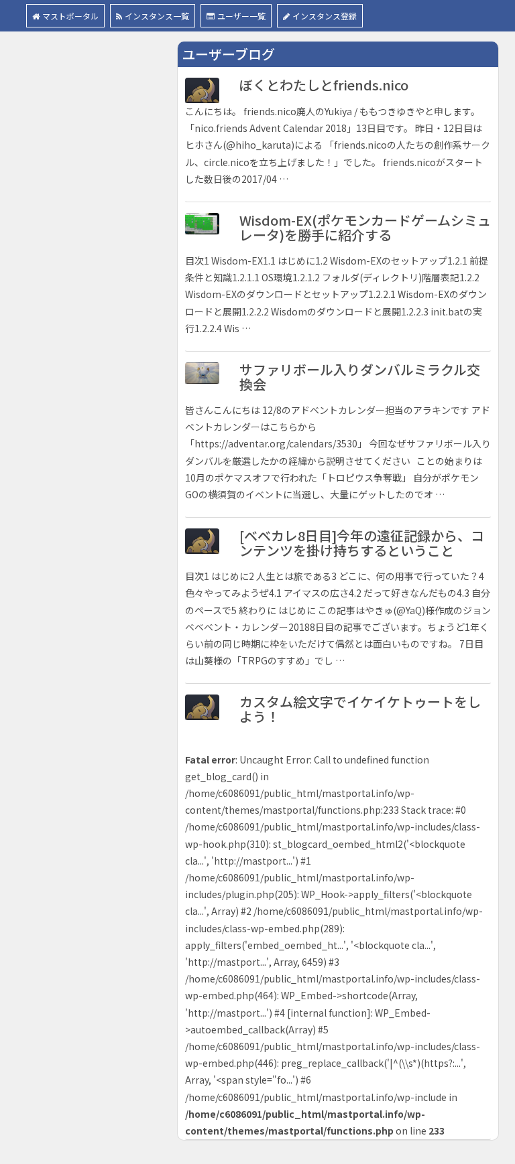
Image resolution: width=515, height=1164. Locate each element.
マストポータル (70, 15)
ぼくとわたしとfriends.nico (323, 84)
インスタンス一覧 (157, 15)
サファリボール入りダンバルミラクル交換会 (359, 377)
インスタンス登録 (324, 15)
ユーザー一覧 (241, 15)
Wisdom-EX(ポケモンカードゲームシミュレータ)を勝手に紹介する (365, 227)
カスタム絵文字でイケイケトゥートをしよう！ (360, 709)
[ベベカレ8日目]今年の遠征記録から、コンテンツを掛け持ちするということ (361, 543)
